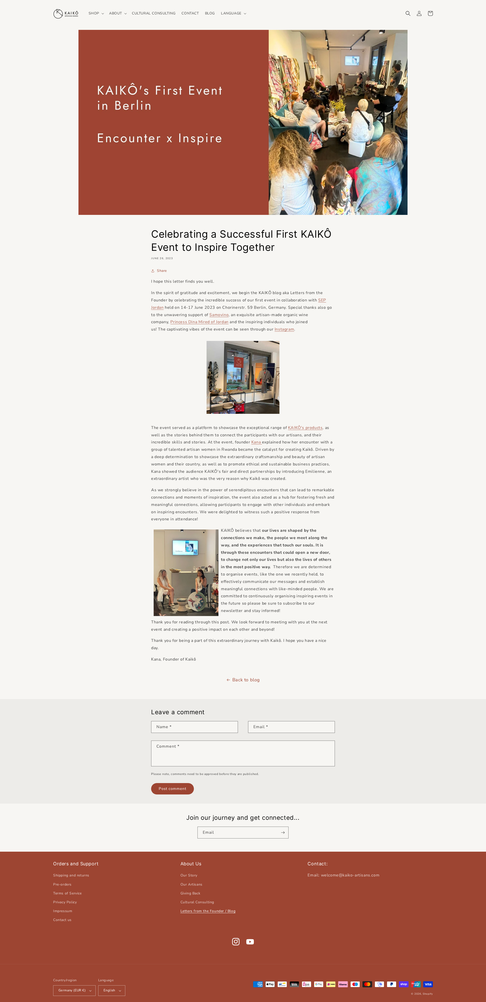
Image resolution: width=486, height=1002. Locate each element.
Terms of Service (67, 893)
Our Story (188, 875)
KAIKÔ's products (305, 428)
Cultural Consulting (197, 902)
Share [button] (162, 270)
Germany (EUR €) (72, 990)
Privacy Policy (65, 902)
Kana (256, 442)
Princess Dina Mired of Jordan (199, 322)
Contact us (62, 919)
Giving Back (190, 893)
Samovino (219, 315)
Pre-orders (62, 884)
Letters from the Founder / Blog (208, 911)
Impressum (62, 911)
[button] (96, 13)
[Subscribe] (282, 833)
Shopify (428, 994)
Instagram (284, 329)
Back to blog (246, 680)
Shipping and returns (71, 875)
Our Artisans (191, 884)
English (109, 990)
